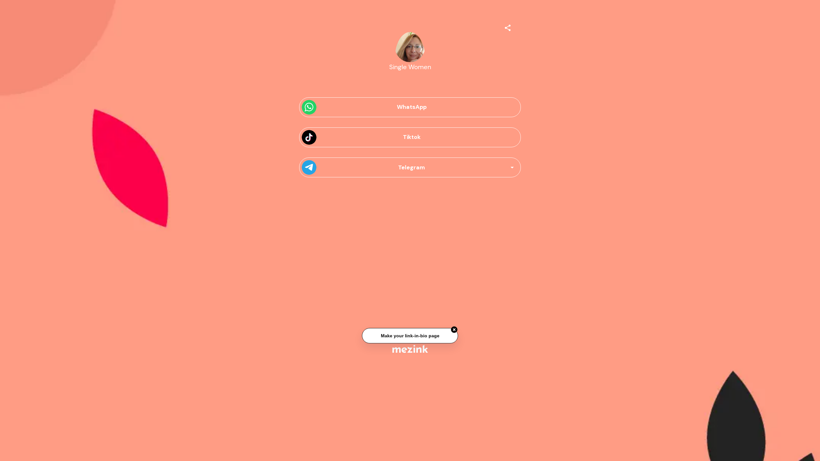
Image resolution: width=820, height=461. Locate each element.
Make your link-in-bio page (410, 336)
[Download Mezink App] (410, 349)
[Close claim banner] (454, 330)
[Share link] (508, 27)
